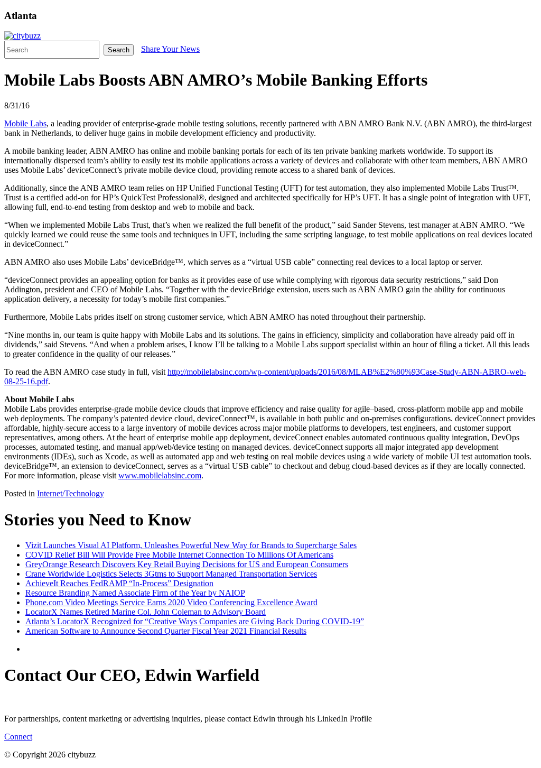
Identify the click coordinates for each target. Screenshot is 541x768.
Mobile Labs (25, 123)
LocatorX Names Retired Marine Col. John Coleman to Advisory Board (145, 611)
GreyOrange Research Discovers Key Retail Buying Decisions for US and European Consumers (186, 564)
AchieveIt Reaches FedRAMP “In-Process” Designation (119, 583)
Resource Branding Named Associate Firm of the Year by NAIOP (135, 592)
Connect (18, 736)
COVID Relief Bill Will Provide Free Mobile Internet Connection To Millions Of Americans (179, 554)
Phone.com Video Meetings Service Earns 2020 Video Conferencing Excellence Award (171, 602)
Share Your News (170, 48)
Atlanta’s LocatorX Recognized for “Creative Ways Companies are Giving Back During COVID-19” (194, 621)
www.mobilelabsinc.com (159, 475)
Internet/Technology (70, 493)
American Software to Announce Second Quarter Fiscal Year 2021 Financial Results (165, 630)
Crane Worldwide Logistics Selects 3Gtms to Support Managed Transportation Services (171, 573)
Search (118, 50)
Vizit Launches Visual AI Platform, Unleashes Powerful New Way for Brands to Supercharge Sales (191, 545)
